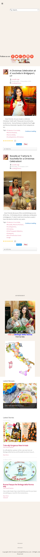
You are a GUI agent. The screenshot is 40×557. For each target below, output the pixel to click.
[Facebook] (13, 56)
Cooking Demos (16, 83)
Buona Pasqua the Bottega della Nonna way (18, 485)
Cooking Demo (11, 137)
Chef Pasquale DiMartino (14, 231)
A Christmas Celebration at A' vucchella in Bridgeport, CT (23, 73)
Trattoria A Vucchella (13, 130)
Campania (10, 233)
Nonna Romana (12, 132)
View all (5, 498)
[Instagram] (28, 56)
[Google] (20, 56)
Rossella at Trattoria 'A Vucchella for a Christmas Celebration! (22, 159)
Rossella (9, 224)
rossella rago (15, 79)
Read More (6, 455)
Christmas (21, 137)
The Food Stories (8, 447)
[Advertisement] (20, 33)
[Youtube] (24, 56)
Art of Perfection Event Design (14, 236)
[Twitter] (16, 56)
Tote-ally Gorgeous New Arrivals (15, 445)
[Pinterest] (32, 56)
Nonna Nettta (11, 135)
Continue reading (30, 131)
